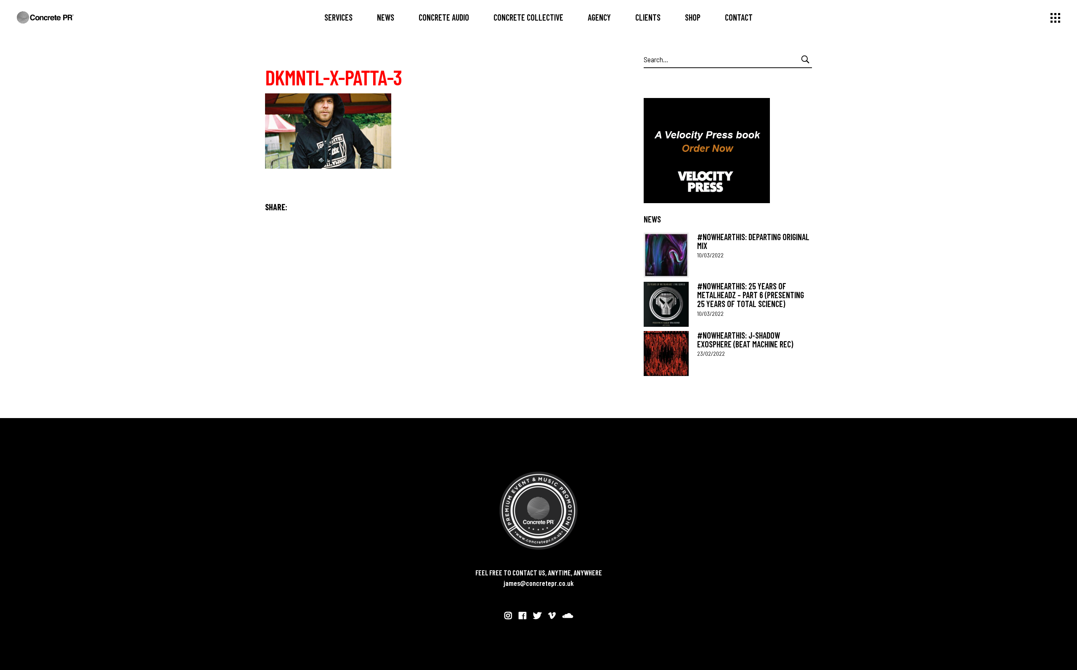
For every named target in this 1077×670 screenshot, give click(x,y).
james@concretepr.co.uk (539, 583)
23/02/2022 (711, 353)
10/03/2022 (710, 255)
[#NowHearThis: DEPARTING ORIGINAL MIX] (666, 255)
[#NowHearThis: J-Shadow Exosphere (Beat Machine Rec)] (666, 353)
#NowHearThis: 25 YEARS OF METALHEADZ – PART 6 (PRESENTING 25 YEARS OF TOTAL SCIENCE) (750, 295)
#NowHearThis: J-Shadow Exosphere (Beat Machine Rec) (745, 339)
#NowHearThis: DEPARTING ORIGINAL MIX (753, 241)
